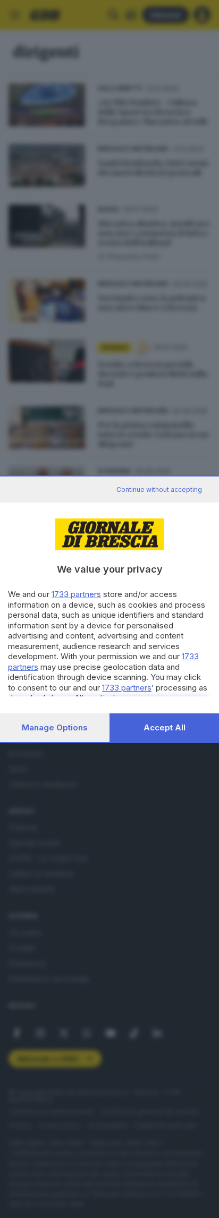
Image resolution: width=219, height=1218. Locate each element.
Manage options (55, 727)
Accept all (165, 727)
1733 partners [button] (76, 594)
